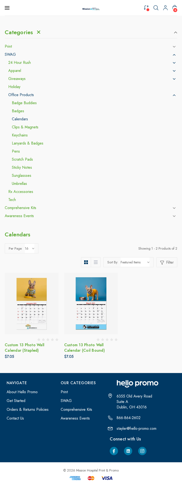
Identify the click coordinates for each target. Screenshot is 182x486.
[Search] (156, 8)
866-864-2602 (129, 418)
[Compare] (146, 7)
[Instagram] (142, 451)
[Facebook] (114, 451)
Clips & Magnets (25, 127)
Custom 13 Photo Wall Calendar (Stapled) (24, 347)
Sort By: (112, 262)
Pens (16, 151)
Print (8, 46)
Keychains (20, 135)
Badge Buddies (24, 103)
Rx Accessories (20, 191)
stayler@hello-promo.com (136, 428)
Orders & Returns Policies (28, 409)
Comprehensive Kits (20, 208)
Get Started (16, 400)
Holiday (14, 86)
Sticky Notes (22, 167)
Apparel (14, 70)
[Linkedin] (128, 451)
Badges (18, 111)
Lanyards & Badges (27, 143)
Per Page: (15, 248)
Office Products (21, 95)
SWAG (10, 54)
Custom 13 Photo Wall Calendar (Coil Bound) (84, 347)
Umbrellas (19, 183)
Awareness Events (19, 216)
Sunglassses (21, 175)
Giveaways (17, 78)
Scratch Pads (22, 159)
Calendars (20, 119)
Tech (12, 199)
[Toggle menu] (7, 8)
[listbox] (135, 262)
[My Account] (165, 8)
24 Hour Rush (19, 62)
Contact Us (15, 418)
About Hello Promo (22, 392)
